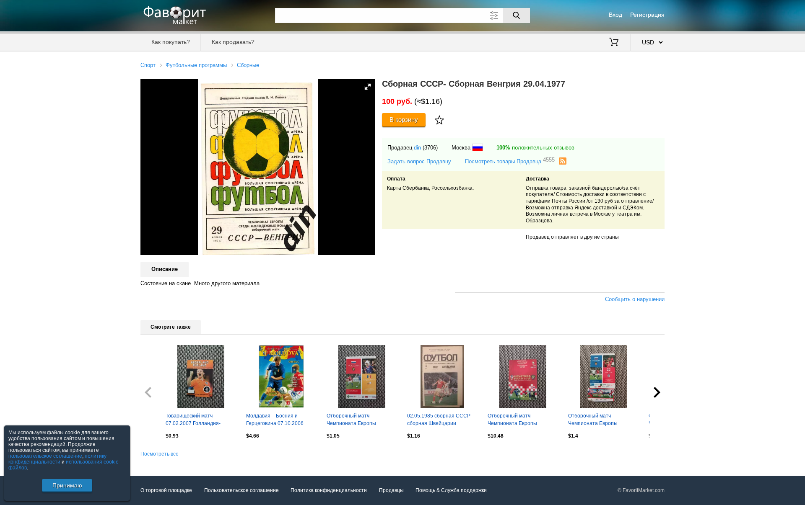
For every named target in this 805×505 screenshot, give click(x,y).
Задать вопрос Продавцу (419, 161)
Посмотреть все (159, 454)
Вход (615, 14)
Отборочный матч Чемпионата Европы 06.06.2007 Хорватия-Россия (522, 420)
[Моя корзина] (614, 43)
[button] (367, 86)
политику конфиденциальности (57, 459)
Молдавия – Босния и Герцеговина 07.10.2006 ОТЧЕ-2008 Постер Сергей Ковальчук (278, 420)
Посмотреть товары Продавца (510, 161)
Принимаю (67, 485)
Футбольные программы (196, 65)
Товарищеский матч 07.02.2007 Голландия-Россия (193, 420)
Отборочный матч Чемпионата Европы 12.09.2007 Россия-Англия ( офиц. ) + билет (601, 420)
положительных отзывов (535, 147)
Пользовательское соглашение (241, 490)
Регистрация (647, 14)
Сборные (248, 65)
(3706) (430, 147)
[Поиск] (516, 15)
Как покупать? (170, 42)
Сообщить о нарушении (635, 299)
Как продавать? (233, 42)
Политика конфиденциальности (329, 490)
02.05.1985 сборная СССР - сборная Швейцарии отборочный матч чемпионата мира (440, 420)
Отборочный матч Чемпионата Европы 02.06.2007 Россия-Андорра (360, 420)
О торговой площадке (166, 490)
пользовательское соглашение (45, 456)
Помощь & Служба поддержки (451, 490)
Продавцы (391, 490)
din (417, 147)
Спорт (148, 65)
